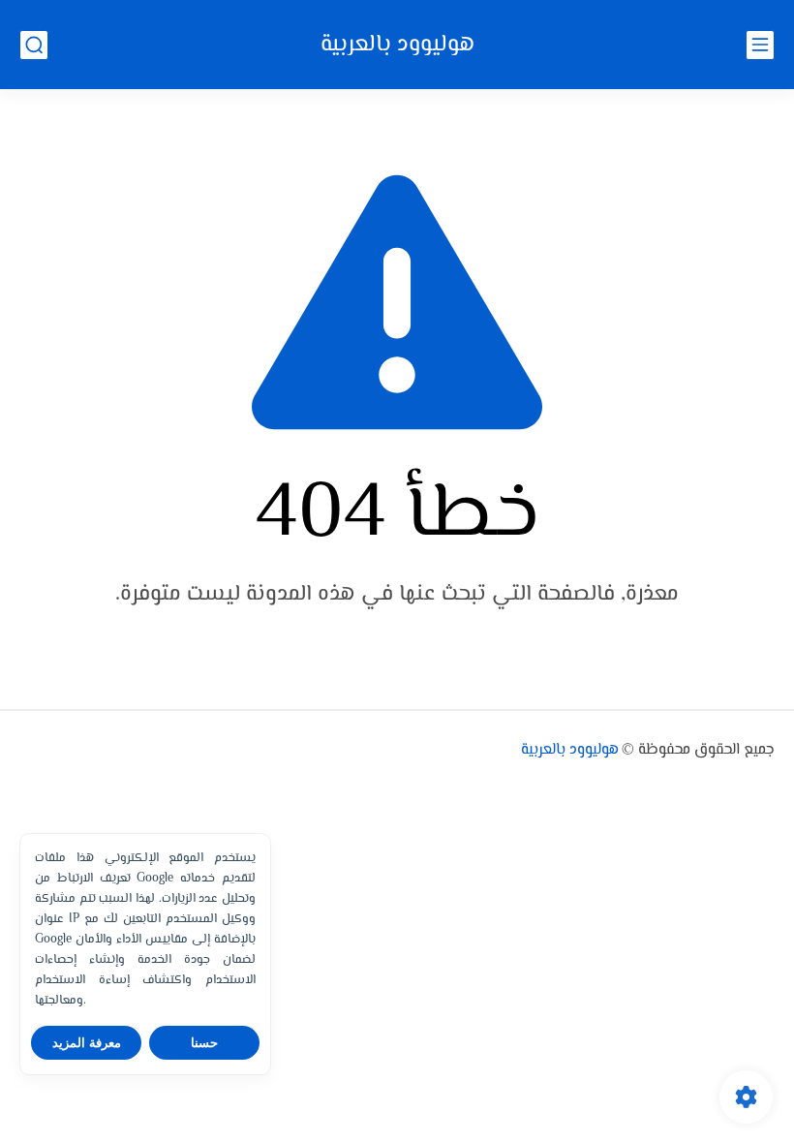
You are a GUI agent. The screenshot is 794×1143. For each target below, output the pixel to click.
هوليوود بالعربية (397, 45)
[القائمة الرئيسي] (760, 45)
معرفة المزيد (86, 1042)
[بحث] (33, 45)
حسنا (204, 1042)
